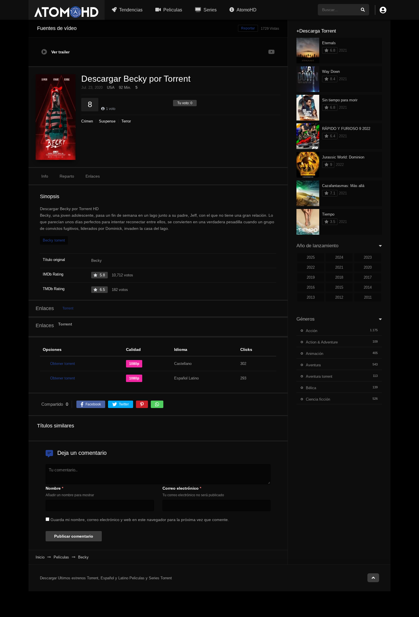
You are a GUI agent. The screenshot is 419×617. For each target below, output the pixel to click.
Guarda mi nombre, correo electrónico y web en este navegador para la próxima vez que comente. (139, 519)
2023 (368, 257)
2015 (339, 287)
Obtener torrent (62, 363)
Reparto (67, 176)
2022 (311, 267)
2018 (339, 277)
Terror (126, 121)
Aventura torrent (319, 376)
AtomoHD (246, 9)
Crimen (87, 121)
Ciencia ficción (318, 399)
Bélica (311, 388)
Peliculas (172, 9)
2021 (339, 267)
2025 (311, 257)
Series (209, 9)
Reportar (248, 28)
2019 (311, 277)
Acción (311, 331)
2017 (368, 277)
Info (44, 176)
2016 (311, 287)
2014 (368, 287)
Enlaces (93, 176)
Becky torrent (54, 240)
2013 (311, 297)
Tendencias (130, 9)
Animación (314, 353)
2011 (368, 297)
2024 (339, 257)
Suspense (107, 121)
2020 (368, 267)
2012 (339, 297)
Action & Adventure (322, 342)
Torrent (67, 308)
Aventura (313, 365)
